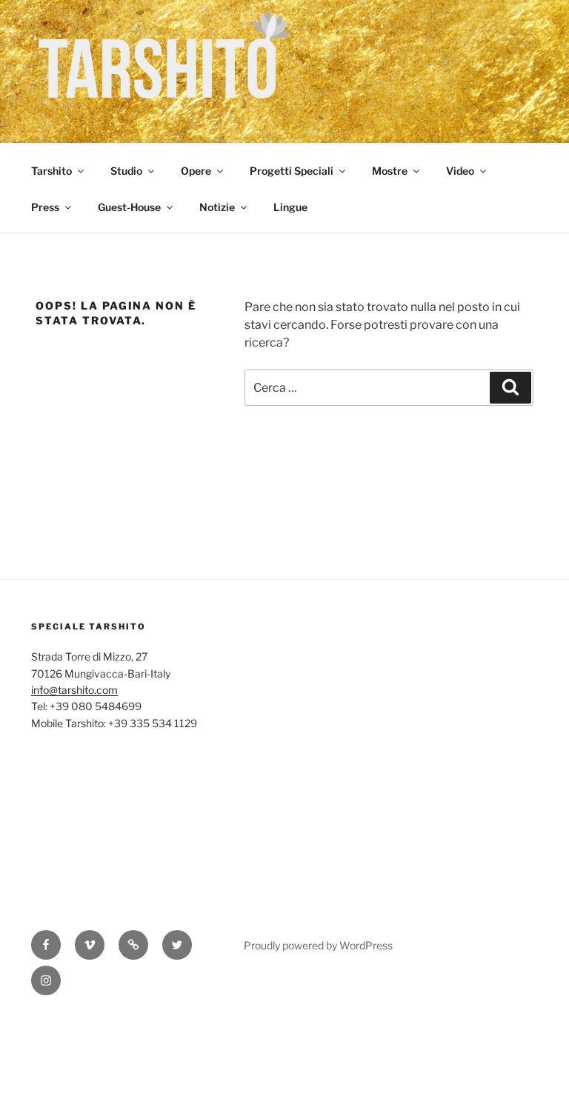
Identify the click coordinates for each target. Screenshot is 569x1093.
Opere (196, 170)
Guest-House (129, 207)
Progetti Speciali (291, 170)
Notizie (217, 207)
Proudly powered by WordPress (318, 945)
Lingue (290, 207)
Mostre (389, 170)
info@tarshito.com (74, 689)
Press (45, 207)
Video (460, 170)
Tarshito (51, 170)
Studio (126, 170)
